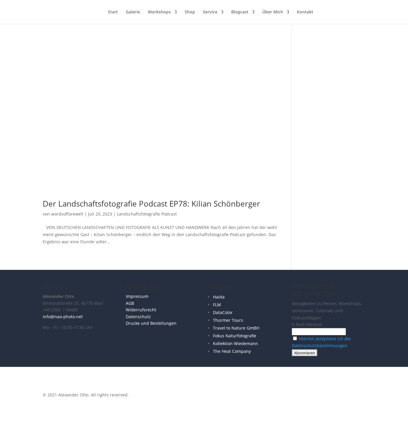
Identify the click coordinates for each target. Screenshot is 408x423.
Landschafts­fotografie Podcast (147, 214)
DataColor (223, 312)
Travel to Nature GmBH (236, 328)
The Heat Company (232, 351)
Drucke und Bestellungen (151, 323)
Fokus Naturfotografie (234, 336)
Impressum (137, 296)
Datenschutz (138, 316)
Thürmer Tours (228, 320)
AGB (130, 303)
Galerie (133, 12)
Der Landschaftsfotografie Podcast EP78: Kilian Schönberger (151, 203)
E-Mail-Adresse (307, 324)
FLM (217, 304)
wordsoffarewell (67, 214)
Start (113, 12)
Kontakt (305, 12)
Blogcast (240, 12)
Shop (190, 12)
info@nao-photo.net (63, 316)
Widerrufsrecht (141, 310)
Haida (219, 297)
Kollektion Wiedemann (235, 343)
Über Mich (272, 12)
